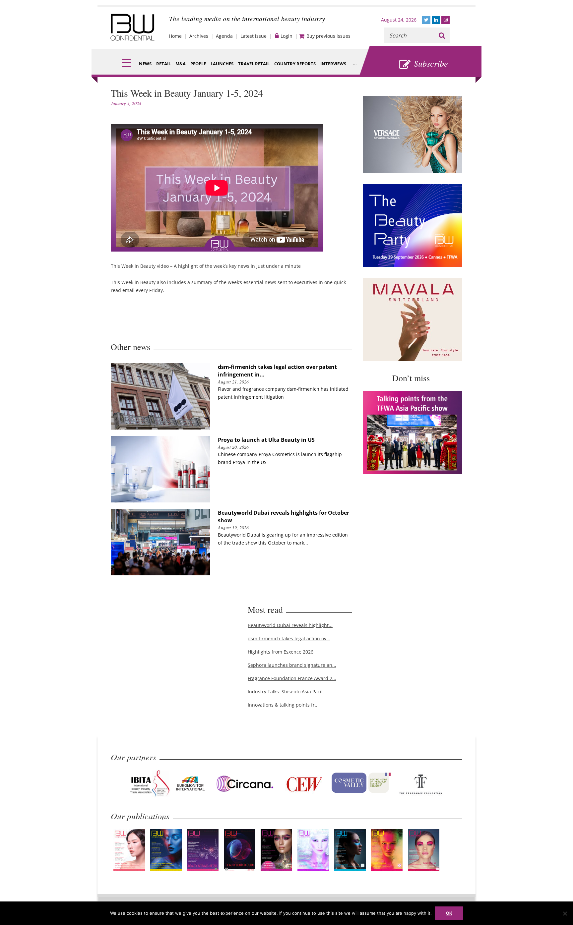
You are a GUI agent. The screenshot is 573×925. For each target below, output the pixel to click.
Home (175, 36)
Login (286, 36)
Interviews (333, 64)
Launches (222, 64)
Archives (198, 36)
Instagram (445, 20)
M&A (180, 64)
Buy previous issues (328, 36)
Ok (449, 913)
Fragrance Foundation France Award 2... (292, 678)
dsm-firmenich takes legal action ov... (289, 638)
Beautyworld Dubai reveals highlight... (290, 625)
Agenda (224, 36)
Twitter (426, 20)
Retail (163, 64)
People (198, 64)
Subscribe (431, 63)
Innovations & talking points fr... (283, 705)
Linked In (436, 20)
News (145, 64)
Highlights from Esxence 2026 (280, 652)
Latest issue (253, 36)
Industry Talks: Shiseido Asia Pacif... (287, 691)
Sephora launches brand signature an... (292, 665)
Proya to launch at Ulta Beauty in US (266, 439)
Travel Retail (254, 64)
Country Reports (295, 64)
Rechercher (442, 35)
